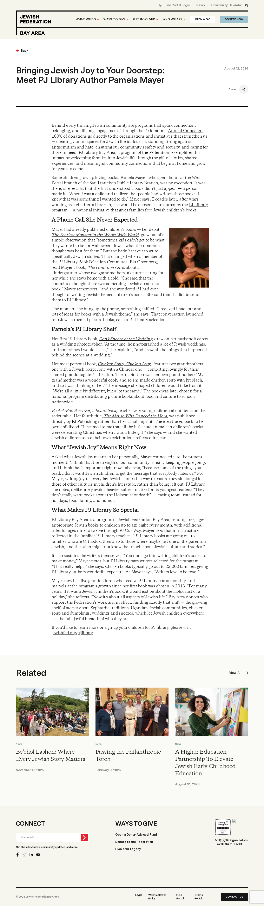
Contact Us (234, 896)
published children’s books (111, 229)
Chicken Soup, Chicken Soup (124, 364)
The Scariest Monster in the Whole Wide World (95, 235)
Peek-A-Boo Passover (71, 411)
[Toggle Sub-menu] (98, 19)
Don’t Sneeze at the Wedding (125, 339)
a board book (103, 411)
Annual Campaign (185, 131)
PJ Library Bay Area (97, 152)
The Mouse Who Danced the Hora (135, 416)
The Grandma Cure (105, 267)
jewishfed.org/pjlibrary (72, 633)
